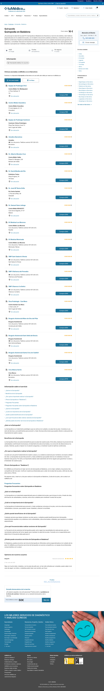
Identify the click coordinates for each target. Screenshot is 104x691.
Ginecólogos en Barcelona (85, 88)
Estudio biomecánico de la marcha (18, 589)
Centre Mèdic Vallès (15, 157)
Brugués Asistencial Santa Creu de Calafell (24, 353)
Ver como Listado (13, 80)
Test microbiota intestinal (50, 627)
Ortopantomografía (29, 633)
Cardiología (7, 629)
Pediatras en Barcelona (85, 86)
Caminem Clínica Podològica (17, 123)
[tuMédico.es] (14, 8)
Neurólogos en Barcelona (85, 96)
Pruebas (35, 15)
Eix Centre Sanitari (14, 191)
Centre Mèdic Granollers (17, 103)
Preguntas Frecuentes (12, 402)
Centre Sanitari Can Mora (16, 304)
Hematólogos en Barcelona (86, 94)
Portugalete (82, 62)
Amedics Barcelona (15, 137)
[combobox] (83, 15)
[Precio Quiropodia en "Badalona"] (16, 399)
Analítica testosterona (50, 635)
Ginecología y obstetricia (10, 635)
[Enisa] (79, 661)
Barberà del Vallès (83, 68)
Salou (80, 71)
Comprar (62, 95)
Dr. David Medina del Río (17, 171)
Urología (6, 644)
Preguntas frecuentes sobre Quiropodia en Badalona (21, 405)
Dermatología (7, 631)
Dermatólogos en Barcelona (86, 84)
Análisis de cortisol (49, 644)
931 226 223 (90, 38)
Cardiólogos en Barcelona (85, 92)
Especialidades (43, 15)
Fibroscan (27, 637)
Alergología (7, 625)
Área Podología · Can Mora (18, 301)
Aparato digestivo (8, 627)
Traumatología (7, 642)
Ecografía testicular (29, 639)
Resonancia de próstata (30, 631)
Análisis (6, 15)
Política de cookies (32, 668)
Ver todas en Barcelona (84, 104)
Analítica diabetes (49, 639)
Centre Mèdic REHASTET (16, 208)
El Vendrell (81, 58)
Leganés (81, 60)
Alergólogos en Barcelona (85, 101)
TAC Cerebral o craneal (30, 629)
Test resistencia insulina (50, 625)
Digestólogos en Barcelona (86, 82)
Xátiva (80, 66)
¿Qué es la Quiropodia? (12, 390)
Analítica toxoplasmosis (50, 633)
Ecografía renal (28, 642)
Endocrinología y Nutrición (10, 633)
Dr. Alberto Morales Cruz (17, 154)
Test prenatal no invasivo (30, 625)
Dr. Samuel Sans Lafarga (17, 205)
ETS (12, 15)
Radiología (19, 15)
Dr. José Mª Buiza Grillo (17, 188)
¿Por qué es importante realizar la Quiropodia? (19, 396)
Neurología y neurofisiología (10, 637)
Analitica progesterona (50, 637)
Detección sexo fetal (29, 644)
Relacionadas (52, 581)
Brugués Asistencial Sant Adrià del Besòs (23, 335)
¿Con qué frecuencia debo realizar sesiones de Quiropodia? (23, 417)
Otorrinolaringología (8, 639)
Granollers (81, 56)
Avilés (80, 54)
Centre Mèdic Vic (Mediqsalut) (18, 89)
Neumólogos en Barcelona (85, 90)
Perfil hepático (48, 631)
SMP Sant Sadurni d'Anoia (18, 256)
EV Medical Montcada (16, 239)
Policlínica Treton (14, 174)
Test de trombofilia (29, 627)
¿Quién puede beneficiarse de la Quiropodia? (19, 414)
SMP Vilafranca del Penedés (18, 271)
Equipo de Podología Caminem (19, 120)
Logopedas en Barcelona (85, 99)
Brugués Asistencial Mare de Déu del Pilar (23, 318)
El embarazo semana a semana (12, 664)
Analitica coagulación (50, 642)
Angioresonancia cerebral (30, 646)
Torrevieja (81, 64)
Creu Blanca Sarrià (15, 370)
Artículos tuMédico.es (10, 674)
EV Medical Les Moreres (17, 222)
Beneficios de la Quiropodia (14, 393)
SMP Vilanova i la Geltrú (17, 286)
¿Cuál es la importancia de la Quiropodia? (18, 411)
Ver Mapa (31, 80)
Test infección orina (49, 629)
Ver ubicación (15, 96)
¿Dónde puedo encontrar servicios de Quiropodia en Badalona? (24, 421)
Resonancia (27, 15)
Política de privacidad (32, 666)
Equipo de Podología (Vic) (18, 86)
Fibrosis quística (28, 635)
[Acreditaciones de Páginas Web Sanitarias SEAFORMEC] (69, 661)
